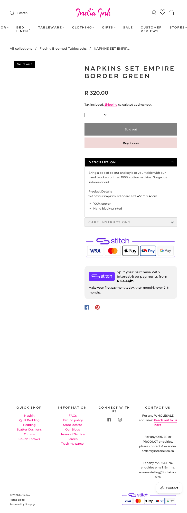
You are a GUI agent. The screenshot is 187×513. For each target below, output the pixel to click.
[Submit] (15, 13)
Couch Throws (29, 439)
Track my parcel (72, 443)
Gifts (107, 27)
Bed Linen (22, 29)
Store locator (72, 425)
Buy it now (131, 143)
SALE (128, 27)
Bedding (29, 425)
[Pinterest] (97, 307)
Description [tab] (102, 162)
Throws (29, 434)
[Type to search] (95, 115)
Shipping (110, 104)
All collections (21, 48)
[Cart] (171, 13)
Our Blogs (72, 429)
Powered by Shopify (22, 504)
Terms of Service (72, 434)
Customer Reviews (151, 29)
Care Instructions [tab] (109, 222)
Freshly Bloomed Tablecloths (63, 48)
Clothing (82, 27)
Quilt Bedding (29, 420)
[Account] (154, 13)
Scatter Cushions (29, 429)
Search (23, 13)
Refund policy (73, 420)
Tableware (50, 27)
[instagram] (119, 419)
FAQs (73, 415)
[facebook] (109, 419)
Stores (177, 27)
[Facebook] (87, 307)
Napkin (29, 415)
